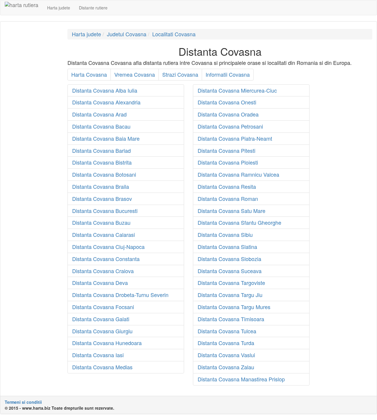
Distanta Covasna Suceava (230, 271)
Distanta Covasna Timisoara (231, 319)
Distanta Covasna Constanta (106, 258)
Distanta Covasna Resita (227, 186)
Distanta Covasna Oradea (228, 114)
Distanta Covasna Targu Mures (234, 307)
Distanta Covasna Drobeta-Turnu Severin (120, 294)
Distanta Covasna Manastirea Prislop (241, 379)
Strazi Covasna (180, 74)
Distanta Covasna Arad (99, 114)
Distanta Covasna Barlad (101, 150)
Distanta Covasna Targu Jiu (230, 294)
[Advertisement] (32, 117)
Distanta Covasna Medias (102, 367)
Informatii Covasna (228, 74)
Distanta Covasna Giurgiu (102, 331)
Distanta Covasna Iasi (98, 355)
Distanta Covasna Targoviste (231, 282)
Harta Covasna (89, 74)
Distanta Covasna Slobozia (229, 258)
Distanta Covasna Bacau (101, 126)
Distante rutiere (93, 8)
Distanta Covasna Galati (100, 319)
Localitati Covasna (174, 34)
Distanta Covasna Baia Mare (106, 138)
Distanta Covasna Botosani (104, 174)
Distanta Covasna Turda (226, 343)
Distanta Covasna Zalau (226, 367)
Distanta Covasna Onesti (227, 102)
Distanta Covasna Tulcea (227, 331)
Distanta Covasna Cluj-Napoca (108, 246)
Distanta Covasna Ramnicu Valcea (238, 174)
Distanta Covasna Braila (100, 186)
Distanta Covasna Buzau (101, 222)
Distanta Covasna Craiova (103, 271)
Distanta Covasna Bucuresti (105, 210)
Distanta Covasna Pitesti (226, 150)
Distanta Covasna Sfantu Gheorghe (239, 222)
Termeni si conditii (23, 402)
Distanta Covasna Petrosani (230, 126)
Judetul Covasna (126, 34)
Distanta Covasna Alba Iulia (104, 90)
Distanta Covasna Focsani (103, 307)
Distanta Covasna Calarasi (103, 234)
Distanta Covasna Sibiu (225, 234)
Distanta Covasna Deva (100, 282)
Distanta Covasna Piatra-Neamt (235, 138)
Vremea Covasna (134, 74)
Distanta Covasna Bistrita (102, 162)
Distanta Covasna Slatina (227, 246)
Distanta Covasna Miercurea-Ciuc (237, 90)
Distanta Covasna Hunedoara (107, 343)
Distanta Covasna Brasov (102, 198)
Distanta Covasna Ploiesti (228, 162)
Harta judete (58, 8)
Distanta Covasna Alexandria (106, 102)
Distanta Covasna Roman (228, 198)
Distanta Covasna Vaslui (226, 355)
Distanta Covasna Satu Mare (231, 210)
